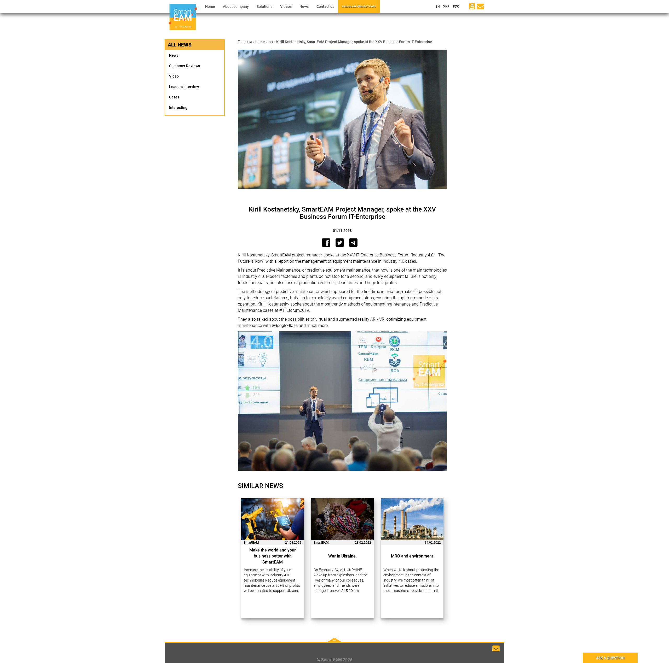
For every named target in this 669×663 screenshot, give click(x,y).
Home (210, 6)
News (304, 6)
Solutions (264, 6)
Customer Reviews (184, 66)
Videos (286, 6)
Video (174, 76)
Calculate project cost (359, 6)
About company (236, 6)
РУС (455, 6)
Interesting (178, 107)
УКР (445, 6)
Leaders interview (184, 87)
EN (437, 6)
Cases (174, 97)
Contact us (325, 6)
